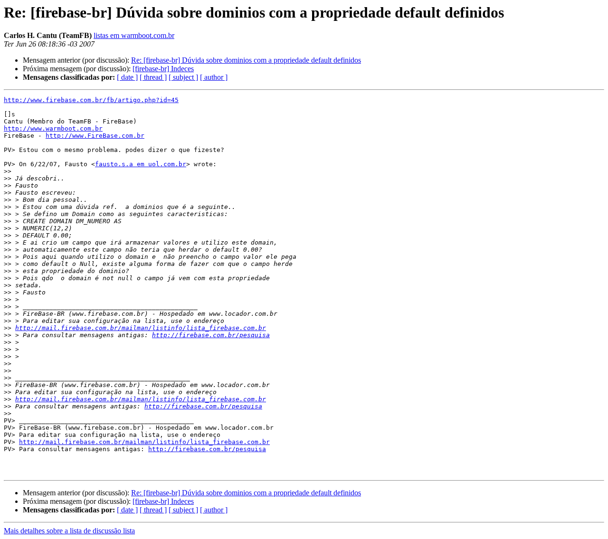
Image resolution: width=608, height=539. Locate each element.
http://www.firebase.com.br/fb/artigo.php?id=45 (91, 100)
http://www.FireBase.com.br (95, 135)
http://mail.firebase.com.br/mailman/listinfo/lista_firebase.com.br (140, 327)
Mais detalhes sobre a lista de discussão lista (69, 531)
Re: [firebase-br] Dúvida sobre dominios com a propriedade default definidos (246, 60)
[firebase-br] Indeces (163, 69)
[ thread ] (153, 77)
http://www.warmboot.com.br (53, 128)
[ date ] (127, 77)
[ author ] (214, 77)
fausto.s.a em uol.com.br (140, 164)
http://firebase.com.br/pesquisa (211, 335)
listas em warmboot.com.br (134, 35)
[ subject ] (183, 77)
